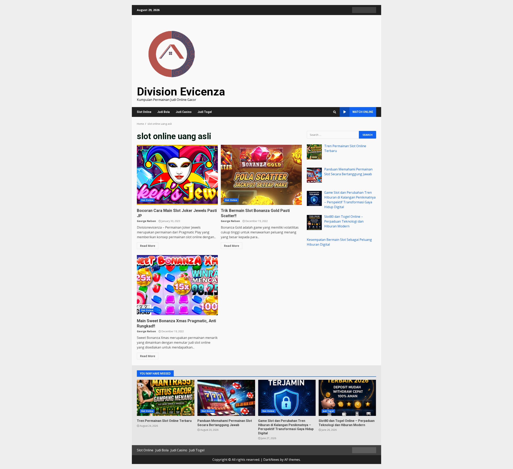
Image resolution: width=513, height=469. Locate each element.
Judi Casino (184, 111)
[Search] (334, 112)
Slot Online (144, 111)
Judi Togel (205, 111)
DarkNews (271, 459)
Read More (147, 246)
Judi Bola (163, 111)
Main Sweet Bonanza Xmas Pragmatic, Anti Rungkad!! (177, 285)
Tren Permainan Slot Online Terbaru (165, 398)
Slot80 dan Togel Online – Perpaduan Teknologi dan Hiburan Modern (347, 398)
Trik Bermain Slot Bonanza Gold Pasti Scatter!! (261, 175)
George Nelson (146, 221)
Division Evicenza (181, 91)
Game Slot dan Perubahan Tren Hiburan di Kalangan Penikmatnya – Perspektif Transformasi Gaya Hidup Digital (287, 398)
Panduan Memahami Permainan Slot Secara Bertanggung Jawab (226, 398)
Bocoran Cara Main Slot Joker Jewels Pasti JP (177, 175)
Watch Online (362, 111)
